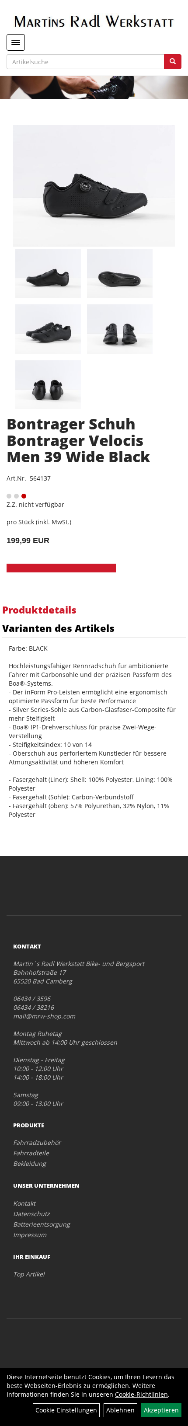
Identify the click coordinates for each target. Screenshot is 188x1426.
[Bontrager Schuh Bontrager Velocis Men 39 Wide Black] (94, 186)
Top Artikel (29, 1274)
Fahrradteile (31, 1153)
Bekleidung (29, 1163)
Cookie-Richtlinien (141, 1394)
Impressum (29, 1235)
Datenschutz (31, 1214)
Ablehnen (120, 1410)
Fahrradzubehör (37, 1142)
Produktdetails (39, 609)
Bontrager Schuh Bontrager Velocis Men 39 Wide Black (78, 440)
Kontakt (24, 1203)
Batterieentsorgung (41, 1224)
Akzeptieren (161, 1410)
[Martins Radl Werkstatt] (94, 20)
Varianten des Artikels (58, 628)
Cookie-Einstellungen (66, 1410)
